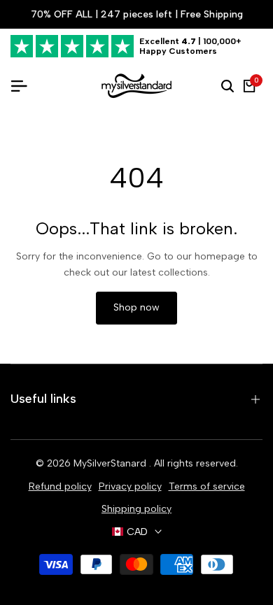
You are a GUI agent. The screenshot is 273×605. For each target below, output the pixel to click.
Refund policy (60, 486)
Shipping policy (137, 509)
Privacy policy (130, 486)
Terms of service (207, 486)
